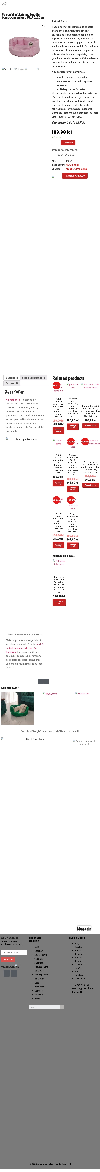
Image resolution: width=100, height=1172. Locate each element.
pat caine (81, 169)
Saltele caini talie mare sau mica (40, 958)
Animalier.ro (13, 399)
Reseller (38, 950)
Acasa (37, 998)
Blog (36, 946)
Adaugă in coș (58, 430)
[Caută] (62, 1007)
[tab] (11, 377)
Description (12, 377)
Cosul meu (80, 978)
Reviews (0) (12, 383)
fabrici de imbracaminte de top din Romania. (24, 648)
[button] (75, 176)
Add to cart (68, 143)
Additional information (33, 377)
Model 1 (70, 169)
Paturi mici (72, 165)
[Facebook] (40, 681)
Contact (38, 990)
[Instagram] (46, 681)
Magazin (84, 929)
